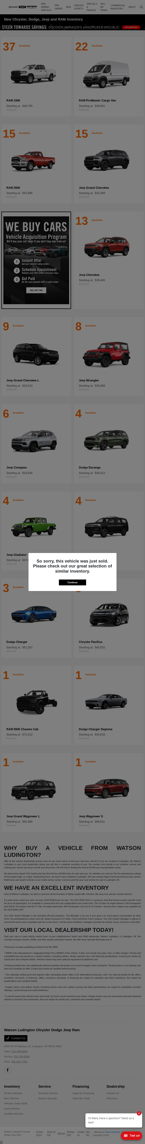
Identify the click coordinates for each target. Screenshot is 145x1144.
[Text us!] (131, 1136)
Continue (72, 582)
